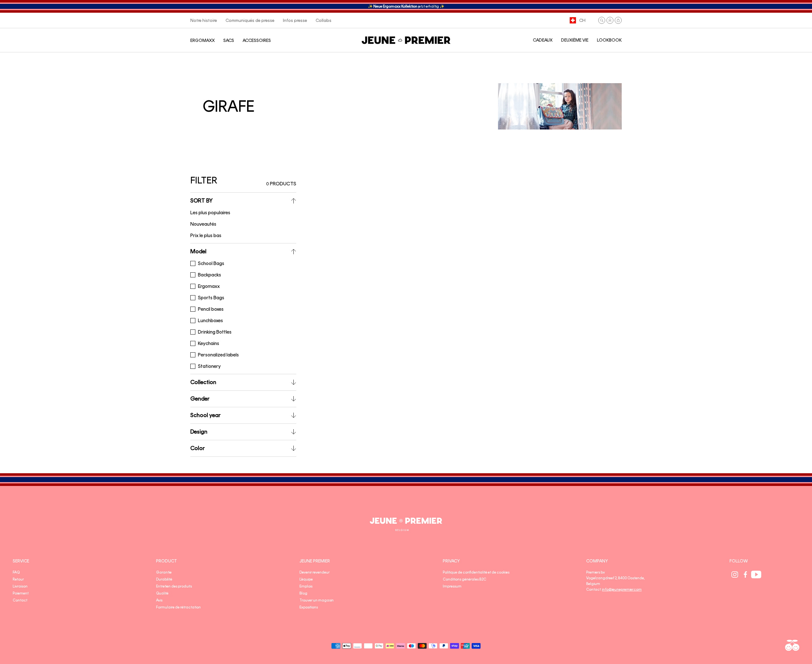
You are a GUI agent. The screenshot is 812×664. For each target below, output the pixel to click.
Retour (18, 579)
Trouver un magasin (316, 600)
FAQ (16, 572)
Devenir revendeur (314, 572)
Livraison (20, 586)
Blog (303, 593)
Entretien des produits (174, 586)
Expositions (308, 607)
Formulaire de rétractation (178, 607)
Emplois (305, 586)
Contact (20, 600)
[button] (601, 20)
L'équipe (306, 579)
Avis (159, 600)
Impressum (452, 586)
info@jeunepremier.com (622, 589)
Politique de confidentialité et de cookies (476, 572)
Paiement (21, 593)
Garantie (164, 572)
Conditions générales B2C (464, 579)
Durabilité (164, 579)
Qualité (162, 593)
